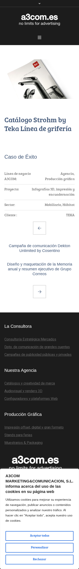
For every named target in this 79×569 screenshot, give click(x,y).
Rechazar (39, 559)
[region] (39, 519)
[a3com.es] (39, 20)
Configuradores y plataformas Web (31, 398)
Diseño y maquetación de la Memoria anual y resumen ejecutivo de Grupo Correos (39, 269)
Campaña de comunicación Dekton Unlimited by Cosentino (39, 248)
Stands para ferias (18, 435)
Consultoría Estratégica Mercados (30, 339)
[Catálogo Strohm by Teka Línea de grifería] (39, 79)
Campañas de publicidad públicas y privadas (38, 354)
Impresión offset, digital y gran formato (34, 427)
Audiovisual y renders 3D (23, 391)
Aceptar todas (39, 535)
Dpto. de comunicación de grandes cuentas (37, 347)
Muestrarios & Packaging (23, 442)
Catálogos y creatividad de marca (29, 383)
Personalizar (39, 547)
